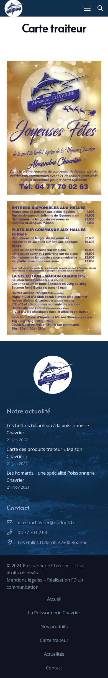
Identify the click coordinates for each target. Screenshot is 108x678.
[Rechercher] (100, 8)
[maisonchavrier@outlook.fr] (12, 522)
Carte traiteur (54, 640)
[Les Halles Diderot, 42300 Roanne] (12, 542)
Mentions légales (24, 580)
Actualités (54, 654)
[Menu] (87, 8)
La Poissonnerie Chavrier (54, 613)
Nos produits (54, 626)
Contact (54, 668)
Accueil (54, 599)
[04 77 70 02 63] (12, 532)
